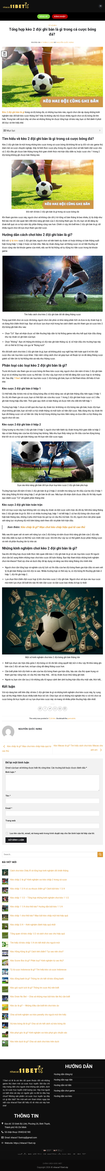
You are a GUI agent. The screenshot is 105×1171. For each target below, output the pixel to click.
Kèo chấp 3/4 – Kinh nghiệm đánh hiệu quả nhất (33, 924)
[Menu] (100, 6)
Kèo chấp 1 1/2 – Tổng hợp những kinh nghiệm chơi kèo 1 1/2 (39, 897)
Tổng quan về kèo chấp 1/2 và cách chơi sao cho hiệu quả (37, 933)
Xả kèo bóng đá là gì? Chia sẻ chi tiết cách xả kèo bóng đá (37, 1023)
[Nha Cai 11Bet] (15, 6)
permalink (71, 718)
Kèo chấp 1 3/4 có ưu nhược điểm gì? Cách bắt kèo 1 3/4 (37, 888)
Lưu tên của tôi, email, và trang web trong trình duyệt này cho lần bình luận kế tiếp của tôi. (52, 833)
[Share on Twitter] (50, 708)
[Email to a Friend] (55, 708)
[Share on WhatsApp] (40, 708)
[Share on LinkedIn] (65, 708)
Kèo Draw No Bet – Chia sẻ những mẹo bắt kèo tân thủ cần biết (40, 996)
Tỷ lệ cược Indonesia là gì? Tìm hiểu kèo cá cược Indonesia (38, 969)
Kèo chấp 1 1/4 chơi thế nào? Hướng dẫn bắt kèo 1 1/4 (36, 906)
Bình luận (10, 772)
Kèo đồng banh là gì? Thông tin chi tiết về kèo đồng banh (37, 978)
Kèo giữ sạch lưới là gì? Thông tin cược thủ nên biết (34, 987)
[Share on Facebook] (45, 708)
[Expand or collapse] (100, 130)
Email (8, 808)
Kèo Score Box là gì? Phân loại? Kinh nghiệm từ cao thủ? (37, 960)
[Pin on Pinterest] (60, 708)
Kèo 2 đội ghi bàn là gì (13, 112)
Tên (8, 796)
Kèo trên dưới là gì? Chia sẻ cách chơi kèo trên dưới (34, 1041)
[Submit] (100, 854)
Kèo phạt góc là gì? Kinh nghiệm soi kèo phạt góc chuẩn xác (38, 1032)
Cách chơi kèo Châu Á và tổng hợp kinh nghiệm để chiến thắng (39, 870)
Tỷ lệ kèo (52, 25)
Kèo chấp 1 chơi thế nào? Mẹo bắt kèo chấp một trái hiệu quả (39, 915)
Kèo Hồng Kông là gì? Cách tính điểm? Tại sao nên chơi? (37, 951)
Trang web (10, 821)
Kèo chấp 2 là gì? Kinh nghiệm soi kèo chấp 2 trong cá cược (38, 879)
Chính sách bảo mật (52, 1163)
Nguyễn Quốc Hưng (65, 42)
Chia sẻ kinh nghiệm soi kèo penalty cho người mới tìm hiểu (38, 1014)
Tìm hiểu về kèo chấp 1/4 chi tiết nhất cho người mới (35, 942)
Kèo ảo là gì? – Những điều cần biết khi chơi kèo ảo (35, 1005)
